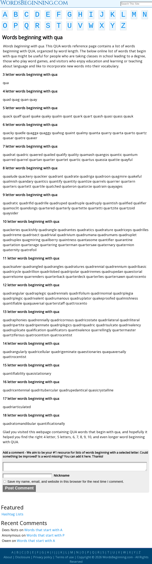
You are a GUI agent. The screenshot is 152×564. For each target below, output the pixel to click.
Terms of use (64, 557)
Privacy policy (42, 557)
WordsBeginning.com (118, 557)
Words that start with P (46, 535)
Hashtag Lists (12, 514)
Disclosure (22, 557)
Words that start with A (43, 530)
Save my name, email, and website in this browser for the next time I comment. (65, 481)
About (8, 557)
